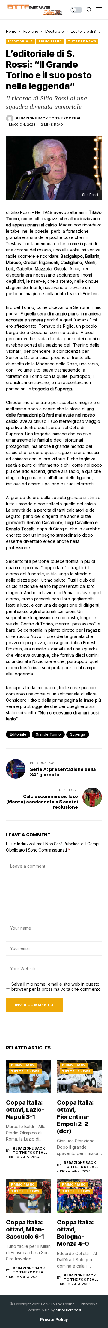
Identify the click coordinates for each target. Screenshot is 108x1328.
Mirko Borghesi (68, 1309)
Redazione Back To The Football (49, 118)
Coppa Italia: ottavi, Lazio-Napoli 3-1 (25, 1109)
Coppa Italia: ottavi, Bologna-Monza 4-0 (75, 1233)
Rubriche (30, 31)
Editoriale (18, 734)
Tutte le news (82, 41)
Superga (77, 734)
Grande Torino (48, 734)
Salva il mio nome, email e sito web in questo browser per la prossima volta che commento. (56, 987)
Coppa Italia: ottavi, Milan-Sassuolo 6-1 (25, 1229)
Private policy (54, 1319)
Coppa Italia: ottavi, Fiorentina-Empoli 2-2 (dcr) (75, 1117)
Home (11, 31)
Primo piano (50, 41)
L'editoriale (54, 31)
